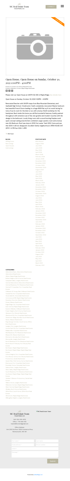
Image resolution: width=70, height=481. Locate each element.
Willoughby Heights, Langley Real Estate (18, 398)
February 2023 (40, 224)
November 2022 (41, 230)
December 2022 (41, 228)
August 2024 (40, 196)
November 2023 (41, 215)
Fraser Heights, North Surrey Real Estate (18, 311)
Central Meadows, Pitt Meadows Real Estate (19, 285)
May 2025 (39, 176)
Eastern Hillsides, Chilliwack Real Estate (18, 309)
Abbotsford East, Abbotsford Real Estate (19, 272)
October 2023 (40, 217)
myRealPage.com (38, 474)
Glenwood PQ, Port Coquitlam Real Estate (19, 315)
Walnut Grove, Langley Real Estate (16, 383)
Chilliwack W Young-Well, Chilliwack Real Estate (20, 291)
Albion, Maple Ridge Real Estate (15, 276)
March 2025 (39, 180)
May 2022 (39, 241)
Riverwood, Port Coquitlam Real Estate (18, 363)
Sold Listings (9, 148)
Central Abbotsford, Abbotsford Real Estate (19, 283)
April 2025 (39, 178)
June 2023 (39, 222)
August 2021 (39, 254)
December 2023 (41, 213)
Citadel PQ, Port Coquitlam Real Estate (18, 294)
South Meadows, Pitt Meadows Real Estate (19, 372)
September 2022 (41, 235)
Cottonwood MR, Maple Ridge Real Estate (19, 298)
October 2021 (40, 252)
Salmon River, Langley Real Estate (16, 367)
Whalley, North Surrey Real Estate (16, 389)
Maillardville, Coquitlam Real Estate (16, 330)
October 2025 (40, 165)
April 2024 (39, 204)
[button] (51, 7)
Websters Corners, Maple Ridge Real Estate (23, 88)
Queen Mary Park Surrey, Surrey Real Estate (19, 361)
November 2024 (41, 189)
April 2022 (39, 243)
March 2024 (39, 206)
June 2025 (39, 174)
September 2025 (41, 167)
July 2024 (39, 198)
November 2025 (41, 163)
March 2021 (39, 263)
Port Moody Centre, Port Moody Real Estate (19, 357)
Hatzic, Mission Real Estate (14, 320)
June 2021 (39, 256)
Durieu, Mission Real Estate (14, 302)
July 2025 (39, 172)
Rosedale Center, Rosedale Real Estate (18, 365)
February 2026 (40, 157)
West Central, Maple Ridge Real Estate (17, 387)
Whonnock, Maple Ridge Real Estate (17, 396)
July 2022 (39, 237)
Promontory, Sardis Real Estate (15, 359)
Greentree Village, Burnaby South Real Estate (20, 317)
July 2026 (39, 146)
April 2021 (39, 261)
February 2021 (40, 265)
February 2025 (40, 183)
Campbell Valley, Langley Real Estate (17, 280)
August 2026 (40, 144)
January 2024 (40, 211)
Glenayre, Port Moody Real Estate (16, 313)
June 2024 (39, 200)
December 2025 (41, 161)
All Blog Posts (10, 141)
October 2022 (40, 233)
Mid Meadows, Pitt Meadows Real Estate (18, 333)
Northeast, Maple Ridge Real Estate (17, 348)
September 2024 (41, 193)
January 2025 (40, 185)
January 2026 (40, 159)
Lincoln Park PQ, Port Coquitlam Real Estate (19, 328)
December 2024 (41, 187)
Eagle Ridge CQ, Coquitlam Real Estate (17, 304)
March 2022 (39, 246)
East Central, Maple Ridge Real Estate (17, 307)
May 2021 (38, 259)
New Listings (9, 144)
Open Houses (10, 146)
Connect (51, 7)
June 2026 (39, 148)
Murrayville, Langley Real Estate (15, 339)
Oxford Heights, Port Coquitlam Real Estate (19, 354)
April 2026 (39, 152)
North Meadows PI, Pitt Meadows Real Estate (20, 341)
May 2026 (39, 150)
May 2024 (39, 202)
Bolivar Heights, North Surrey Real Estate (18, 278)
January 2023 (40, 226)
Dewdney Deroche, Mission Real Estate (18, 300)
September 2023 (41, 220)
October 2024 (40, 191)
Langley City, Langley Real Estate (16, 326)
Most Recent (40, 141)
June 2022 (39, 239)
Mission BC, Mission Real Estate (15, 335)
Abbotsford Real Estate (13, 274)
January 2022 (40, 250)
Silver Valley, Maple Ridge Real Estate (17, 370)
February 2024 (40, 209)
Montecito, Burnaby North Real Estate (17, 337)
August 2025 (40, 170)
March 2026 (39, 154)
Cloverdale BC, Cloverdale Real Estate (17, 296)
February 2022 (40, 248)
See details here (55, 95)
